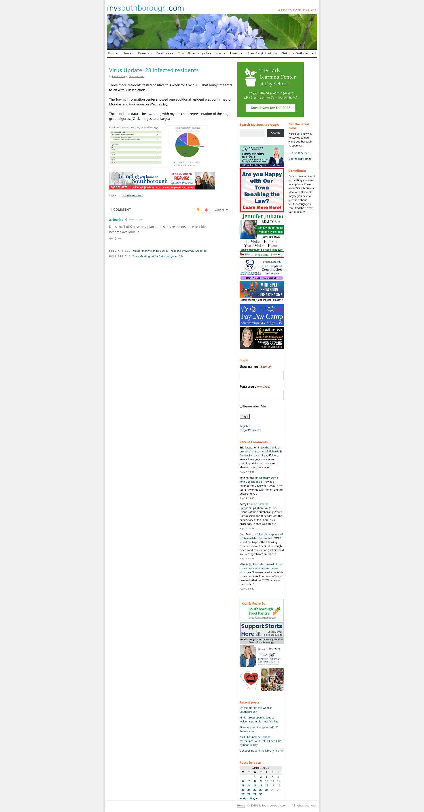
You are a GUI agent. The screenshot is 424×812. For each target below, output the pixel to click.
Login (244, 416)
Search (275, 133)
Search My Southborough (259, 124)
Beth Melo (118, 76)
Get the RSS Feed (298, 153)
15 (254, 785)
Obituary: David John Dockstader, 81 (259, 480)
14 (248, 785)
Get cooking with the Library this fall (261, 750)
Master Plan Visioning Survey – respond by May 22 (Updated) (170, 251)
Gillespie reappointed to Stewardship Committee (261, 536)
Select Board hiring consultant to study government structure (261, 568)
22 (254, 790)
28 (248, 794)
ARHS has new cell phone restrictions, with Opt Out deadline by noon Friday (260, 741)
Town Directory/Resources (200, 53)
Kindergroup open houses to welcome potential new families (259, 719)
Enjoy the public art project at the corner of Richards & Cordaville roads (261, 451)
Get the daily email (299, 159)
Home (113, 53)
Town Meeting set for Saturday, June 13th (157, 256)
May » (254, 798)
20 (242, 790)
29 (254, 794)
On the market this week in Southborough (256, 710)
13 (242, 785)
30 (260, 794)
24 (266, 790)
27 (242, 794)
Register (245, 426)
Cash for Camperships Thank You (254, 506)
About (235, 53)
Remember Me (254, 406)
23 (260, 790)
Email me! (299, 212)
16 (260, 785)
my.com (145, 8)
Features (163, 53)
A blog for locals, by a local (297, 10)
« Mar (244, 798)
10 (266, 781)
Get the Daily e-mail (299, 53)
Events (144, 53)
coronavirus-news (132, 195)
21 (248, 790)
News (127, 53)
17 (266, 785)
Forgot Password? (250, 430)
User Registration (262, 53)
